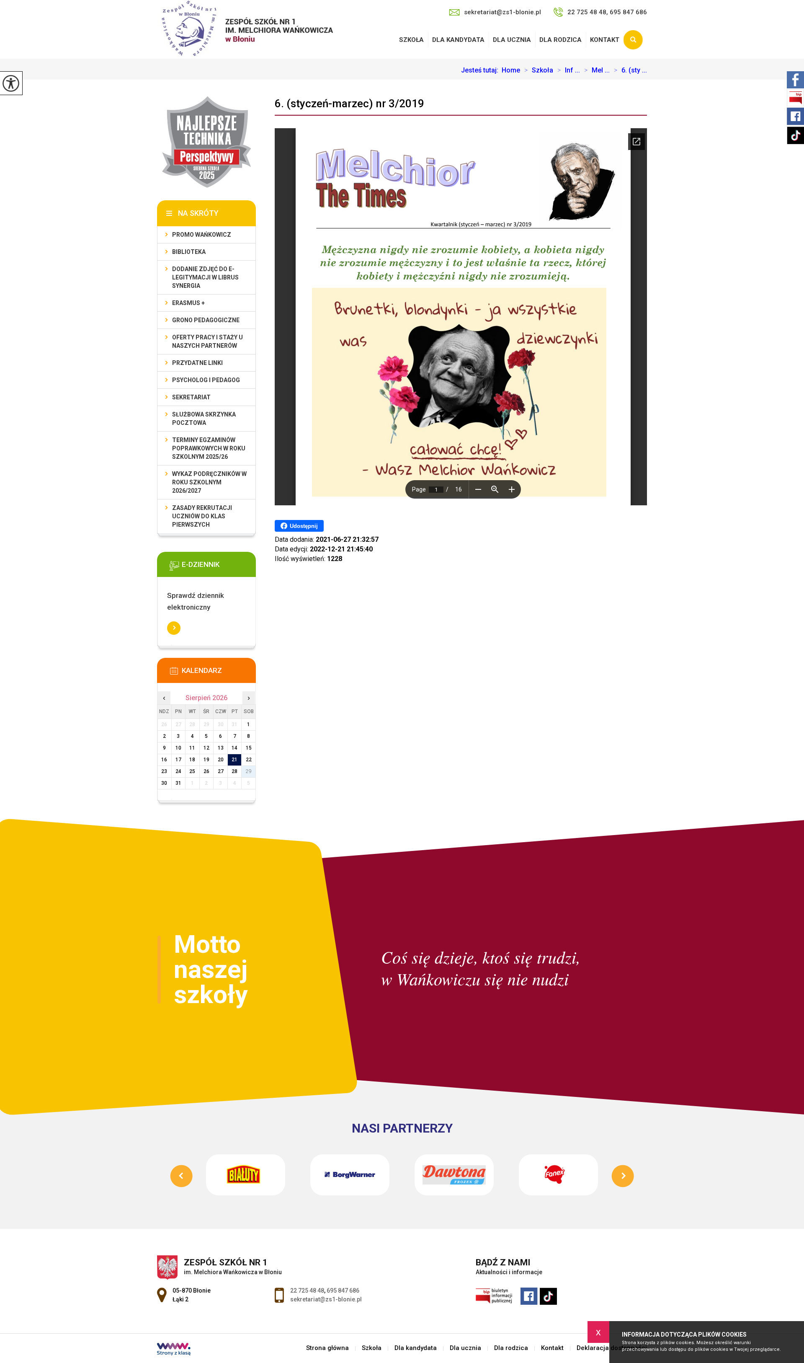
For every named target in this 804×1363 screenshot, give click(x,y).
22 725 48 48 (307, 1290)
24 (178, 771)
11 (192, 748)
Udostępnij (304, 526)
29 (249, 771)
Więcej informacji (173, 628)
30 (164, 783)
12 (206, 748)
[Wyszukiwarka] (635, 39)
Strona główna (327, 1348)
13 (221, 748)
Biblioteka (189, 251)
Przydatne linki (197, 363)
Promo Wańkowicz (201, 234)
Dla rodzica (560, 40)
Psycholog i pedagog (206, 380)
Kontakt (604, 40)
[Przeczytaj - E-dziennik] (219, 567)
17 (178, 760)
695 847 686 (343, 1290)
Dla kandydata (458, 40)
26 (206, 771)
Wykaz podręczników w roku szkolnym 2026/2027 (209, 482)
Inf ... (568, 70)
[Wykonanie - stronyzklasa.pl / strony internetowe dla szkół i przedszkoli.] (174, 1350)
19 (206, 760)
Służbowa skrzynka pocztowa (204, 418)
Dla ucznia (512, 40)
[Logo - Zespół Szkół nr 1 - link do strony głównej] (245, 29)
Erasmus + (188, 303)
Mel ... (597, 70)
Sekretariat (191, 397)
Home (511, 70)
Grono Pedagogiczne (206, 320)
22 (249, 760)
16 (164, 760)
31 (178, 783)
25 (192, 771)
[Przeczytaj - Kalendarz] (219, 673)
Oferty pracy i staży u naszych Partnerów (207, 341)
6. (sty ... (630, 70)
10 (178, 748)
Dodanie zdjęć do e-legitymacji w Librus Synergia (205, 277)
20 (221, 760)
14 (234, 748)
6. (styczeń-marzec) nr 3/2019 (349, 103)
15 (249, 748)
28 (234, 771)
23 (164, 771)
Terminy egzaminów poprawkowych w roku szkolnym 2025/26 (208, 448)
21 (234, 760)
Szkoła (411, 40)
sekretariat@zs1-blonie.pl (502, 12)
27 (221, 771)
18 (192, 760)
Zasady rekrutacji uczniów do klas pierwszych (202, 516)
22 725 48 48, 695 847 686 (607, 12)
